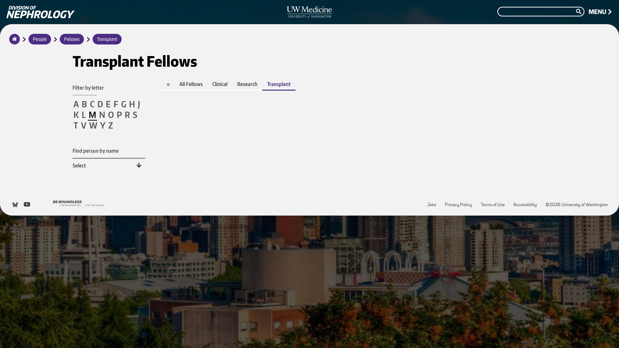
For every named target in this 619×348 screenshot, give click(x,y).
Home (13, 42)
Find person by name (96, 150)
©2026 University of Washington (576, 205)
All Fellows (191, 84)
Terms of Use (494, 202)
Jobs (433, 202)
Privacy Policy (460, 202)
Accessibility (527, 202)
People (40, 39)
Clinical (220, 84)
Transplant (107, 39)
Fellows (72, 39)
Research (247, 84)
